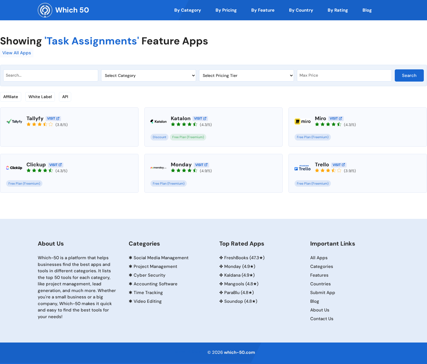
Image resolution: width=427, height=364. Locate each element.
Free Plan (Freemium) (188, 137)
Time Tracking (148, 292)
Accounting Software (155, 284)
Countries (320, 284)
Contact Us (321, 319)
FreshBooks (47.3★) (244, 258)
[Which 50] (45, 10)
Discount (159, 137)
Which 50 (72, 10)
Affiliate (10, 96)
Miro (320, 118)
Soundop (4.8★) (240, 301)
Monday (181, 164)
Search (409, 75)
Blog (314, 301)
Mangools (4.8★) (241, 284)
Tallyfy (35, 118)
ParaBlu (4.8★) (239, 292)
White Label (40, 96)
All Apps (319, 258)
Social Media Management (161, 258)
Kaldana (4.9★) (239, 275)
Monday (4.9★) (239, 266)
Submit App (322, 292)
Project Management (155, 266)
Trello (322, 164)
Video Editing (148, 301)
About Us (319, 310)
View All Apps (16, 53)
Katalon (181, 118)
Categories (321, 266)
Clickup (36, 164)
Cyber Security (150, 275)
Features (319, 275)
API (65, 96)
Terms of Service (189, 351)
